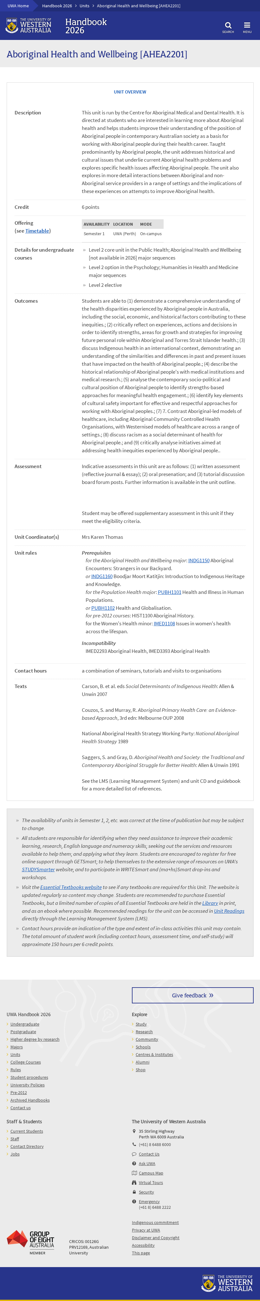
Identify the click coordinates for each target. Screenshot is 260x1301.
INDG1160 (102, 576)
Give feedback (189, 995)
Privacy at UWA (146, 1230)
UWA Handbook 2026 (29, 1014)
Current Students (26, 1131)
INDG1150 (199, 560)
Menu (247, 31)
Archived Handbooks (30, 1100)
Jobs (15, 1154)
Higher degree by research (35, 1039)
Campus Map (151, 1173)
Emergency (149, 1201)
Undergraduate (24, 1024)
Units (84, 6)
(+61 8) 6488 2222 (155, 1207)
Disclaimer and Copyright (155, 1237)
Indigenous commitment (155, 1222)
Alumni (142, 1062)
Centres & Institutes (154, 1054)
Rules (15, 1069)
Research (144, 1031)
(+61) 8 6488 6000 (155, 1144)
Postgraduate (23, 1031)
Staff (14, 1139)
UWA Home (18, 6)
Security (146, 1192)
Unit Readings (229, 911)
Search (228, 31)
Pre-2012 (18, 1092)
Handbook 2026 (57, 6)
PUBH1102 (103, 608)
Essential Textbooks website (71, 887)
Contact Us (149, 1154)
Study (141, 1024)
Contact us (20, 1108)
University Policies (27, 1085)
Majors (16, 1047)
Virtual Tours (151, 1182)
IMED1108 (164, 623)
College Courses (25, 1062)
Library (210, 903)
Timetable (37, 231)
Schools (143, 1047)
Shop (141, 1069)
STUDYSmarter (38, 869)
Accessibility (143, 1245)
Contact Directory (27, 1146)
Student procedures (29, 1077)
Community (147, 1039)
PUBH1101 (169, 592)
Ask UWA (147, 1163)
